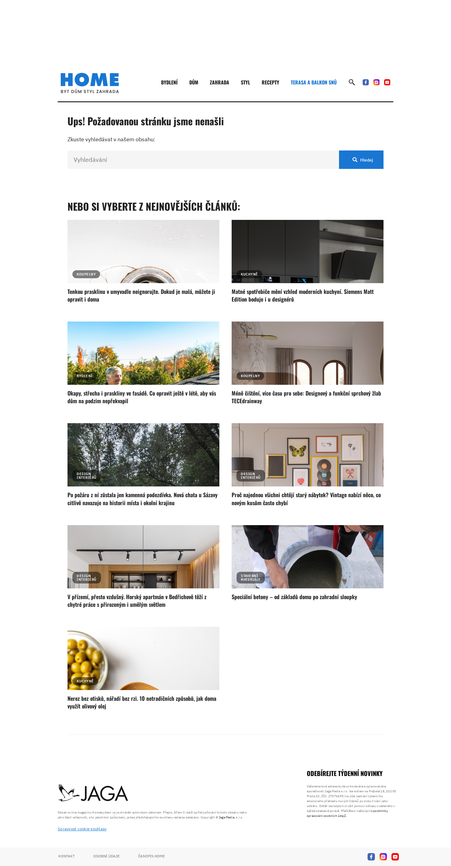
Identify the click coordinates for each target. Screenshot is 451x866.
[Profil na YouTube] (387, 82)
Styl (245, 82)
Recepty (270, 82)
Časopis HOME (151, 856)
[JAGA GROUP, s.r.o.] (93, 793)
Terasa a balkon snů (314, 82)
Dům (193, 82)
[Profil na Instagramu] (376, 82)
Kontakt (66, 856)
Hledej (366, 160)
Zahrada (219, 82)
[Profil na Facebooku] (366, 82)
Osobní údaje (106, 856)
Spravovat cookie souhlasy (82, 829)
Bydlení (169, 82)
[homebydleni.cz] (90, 83)
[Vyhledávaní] (352, 82)
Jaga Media (226, 817)
